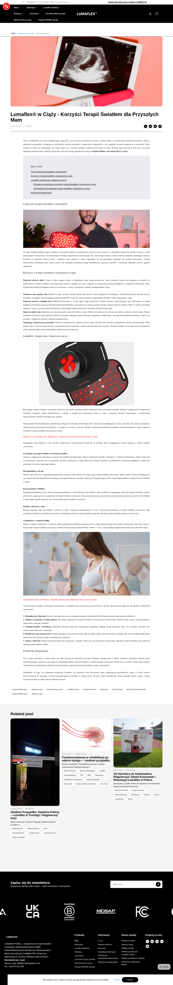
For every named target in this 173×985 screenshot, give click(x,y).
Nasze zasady (128, 935)
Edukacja (17, 14)
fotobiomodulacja (33, 828)
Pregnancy (104, 689)
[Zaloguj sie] (150, 13)
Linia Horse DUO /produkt (55, 14)
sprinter (130, 799)
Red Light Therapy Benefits (136, 689)
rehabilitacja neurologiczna (73, 779)
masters (156, 795)
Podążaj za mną (153, 935)
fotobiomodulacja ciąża (55, 689)
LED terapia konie (18, 833)
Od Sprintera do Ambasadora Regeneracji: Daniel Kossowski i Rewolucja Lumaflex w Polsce (134, 776)
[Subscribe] (158, 884)
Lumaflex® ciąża (73, 689)
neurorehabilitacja (70, 775)
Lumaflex (102, 771)
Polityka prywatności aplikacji (133, 958)
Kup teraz (102, 948)
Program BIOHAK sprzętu (48, 20)
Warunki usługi (127, 944)
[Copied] (160, 126)
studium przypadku (18, 837)
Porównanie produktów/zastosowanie (108, 956)
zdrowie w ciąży (37, 694)
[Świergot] (150, 126)
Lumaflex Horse (34, 833)
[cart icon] (156, 13)
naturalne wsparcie (89, 689)
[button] (6, 6)
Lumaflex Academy (51, 8)
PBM (89, 775)
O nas (100, 941)
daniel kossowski (138, 790)
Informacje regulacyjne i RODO (131, 963)
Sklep (16, 8)
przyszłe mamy (117, 689)
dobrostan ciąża (37, 689)
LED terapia (135, 795)
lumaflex (147, 795)
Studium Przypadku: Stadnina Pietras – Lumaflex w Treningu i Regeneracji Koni (35, 815)
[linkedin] (161, 941)
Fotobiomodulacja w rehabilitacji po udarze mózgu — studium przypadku (86, 759)
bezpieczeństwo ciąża (19, 689)
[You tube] (147, 946)
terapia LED (68, 784)
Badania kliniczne (105, 944)
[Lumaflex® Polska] (86, 14)
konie (45, 828)
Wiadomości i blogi (25, 33)
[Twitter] (152, 941)
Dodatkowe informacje (107, 952)
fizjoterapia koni (17, 828)
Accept (130, 980)
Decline (117, 980)
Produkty (79, 935)
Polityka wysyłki (127, 948)
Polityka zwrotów (128, 941)
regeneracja (99, 775)
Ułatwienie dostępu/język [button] (108, 962)
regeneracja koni (50, 833)
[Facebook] (145, 126)
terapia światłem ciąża (19, 694)
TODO (13, 33)
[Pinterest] (155, 126)
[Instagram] (157, 941)
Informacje (31, 8)
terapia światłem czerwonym (86, 784)
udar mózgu (104, 784)
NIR (81, 775)
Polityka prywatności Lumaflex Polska (129, 953)
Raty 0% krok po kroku (23, 20)
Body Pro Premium (121, 790)
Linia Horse (34, 14)
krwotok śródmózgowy (87, 771)
